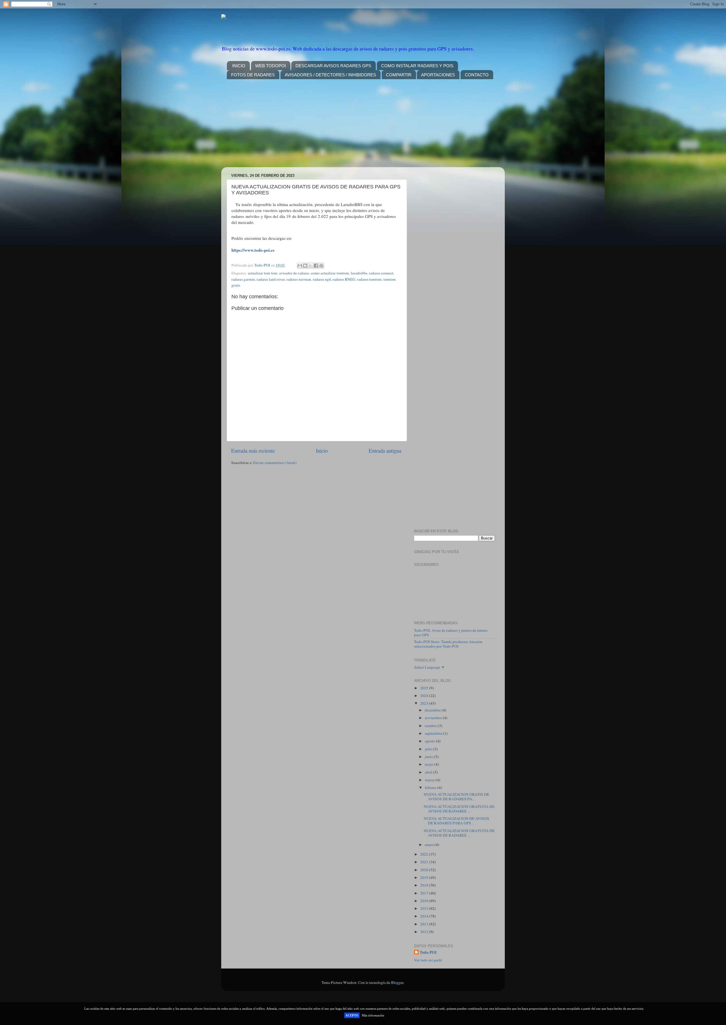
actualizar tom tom (262, 273)
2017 (424, 893)
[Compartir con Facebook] (316, 265)
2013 (424, 924)
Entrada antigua (385, 450)
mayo (429, 764)
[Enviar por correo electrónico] (300, 265)
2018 (424, 885)
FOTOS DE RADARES (253, 74)
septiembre (434, 733)
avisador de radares (294, 273)
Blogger (397, 982)
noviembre (434, 717)
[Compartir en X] (310, 265)
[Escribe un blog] (305, 265)
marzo (430, 779)
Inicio (322, 450)
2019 (424, 877)
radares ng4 (322, 279)
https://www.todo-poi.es (253, 250)
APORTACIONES (438, 74)
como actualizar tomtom (330, 273)
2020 (424, 869)
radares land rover (271, 279)
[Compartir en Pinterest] (321, 265)
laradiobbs (359, 273)
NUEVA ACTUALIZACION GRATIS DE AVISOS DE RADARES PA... (456, 796)
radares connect (381, 273)
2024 (424, 695)
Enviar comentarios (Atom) (275, 462)
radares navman (298, 279)
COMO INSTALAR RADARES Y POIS (417, 65)
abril (429, 772)
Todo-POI (428, 952)
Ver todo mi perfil (428, 960)
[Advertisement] (363, 127)
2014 (424, 916)
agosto (430, 740)
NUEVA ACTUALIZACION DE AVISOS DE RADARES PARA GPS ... (456, 821)
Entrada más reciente (253, 450)
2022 (424, 854)
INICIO (238, 65)
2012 (424, 931)
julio (429, 748)
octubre (431, 725)
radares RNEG (344, 279)
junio (429, 756)
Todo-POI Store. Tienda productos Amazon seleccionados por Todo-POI (448, 644)
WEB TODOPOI (270, 65)
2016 (424, 900)
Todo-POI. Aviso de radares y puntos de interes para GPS (450, 632)
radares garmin (243, 279)
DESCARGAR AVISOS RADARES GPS (333, 65)
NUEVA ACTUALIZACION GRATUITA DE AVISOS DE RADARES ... (459, 809)
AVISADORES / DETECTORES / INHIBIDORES (330, 74)
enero (429, 844)
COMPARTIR (398, 74)
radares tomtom (369, 279)
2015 (424, 908)
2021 (424, 861)
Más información (373, 1015)
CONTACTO (477, 74)
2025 (424, 687)
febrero (431, 787)
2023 (424, 703)
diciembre (433, 710)
